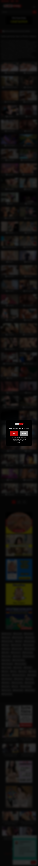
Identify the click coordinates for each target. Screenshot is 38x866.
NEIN (24, 433)
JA (14, 433)
